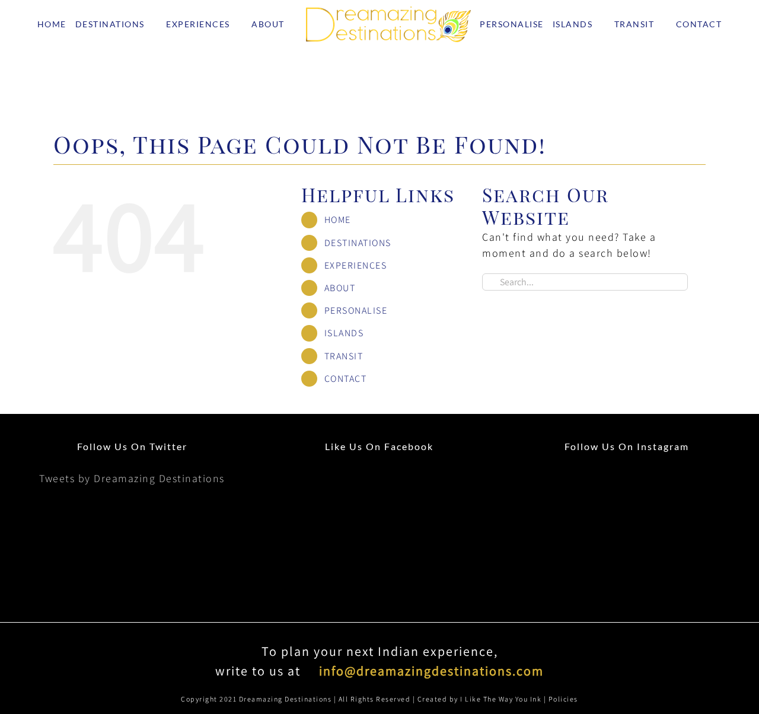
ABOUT (340, 336)
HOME (337, 268)
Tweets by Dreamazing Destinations (132, 527)
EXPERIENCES (355, 314)
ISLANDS (344, 381)
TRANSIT (343, 405)
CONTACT (345, 427)
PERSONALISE (356, 359)
